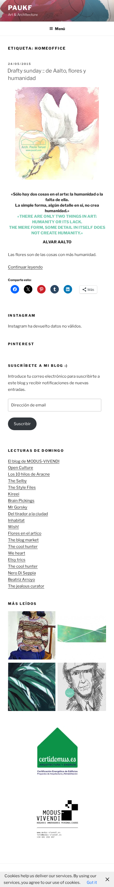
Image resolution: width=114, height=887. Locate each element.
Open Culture (20, 467)
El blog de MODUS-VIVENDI (33, 461)
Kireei (13, 494)
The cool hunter (23, 546)
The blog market (23, 540)
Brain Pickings (21, 500)
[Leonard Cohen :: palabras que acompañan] (82, 688)
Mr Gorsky (17, 507)
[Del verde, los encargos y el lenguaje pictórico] (32, 688)
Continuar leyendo (25, 267)
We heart (16, 553)
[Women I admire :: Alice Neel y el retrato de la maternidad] (32, 636)
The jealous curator (26, 586)
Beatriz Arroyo (21, 579)
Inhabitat (16, 520)
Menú (60, 28)
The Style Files (22, 487)
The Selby (17, 480)
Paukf (20, 8)
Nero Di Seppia (22, 573)
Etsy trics (16, 559)
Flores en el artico (24, 533)
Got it (92, 882)
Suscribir (22, 423)
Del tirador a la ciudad (28, 513)
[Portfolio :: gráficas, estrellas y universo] (82, 636)
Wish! (13, 526)
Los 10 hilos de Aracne (29, 474)
